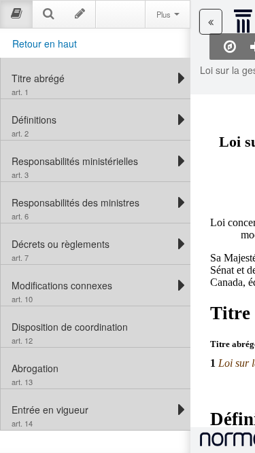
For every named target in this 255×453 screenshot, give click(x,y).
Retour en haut (44, 43)
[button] (210, 22)
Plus (164, 14)
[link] (92, 78)
